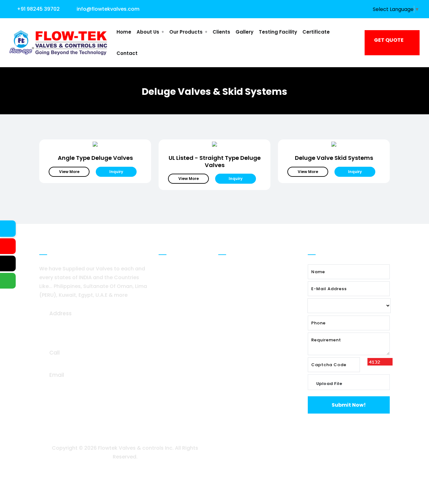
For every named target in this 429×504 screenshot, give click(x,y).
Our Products (186, 32)
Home (124, 32)
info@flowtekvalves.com (108, 9)
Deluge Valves (242, 268)
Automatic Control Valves (257, 283)
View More (69, 171)
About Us (148, 32)
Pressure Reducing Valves (257, 298)
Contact (127, 53)
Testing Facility (278, 32)
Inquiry (116, 171)
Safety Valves (242, 313)
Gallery (244, 32)
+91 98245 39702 (38, 9)
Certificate (316, 32)
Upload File (329, 384)
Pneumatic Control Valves (257, 329)
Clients (221, 32)
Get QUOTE (389, 40)
